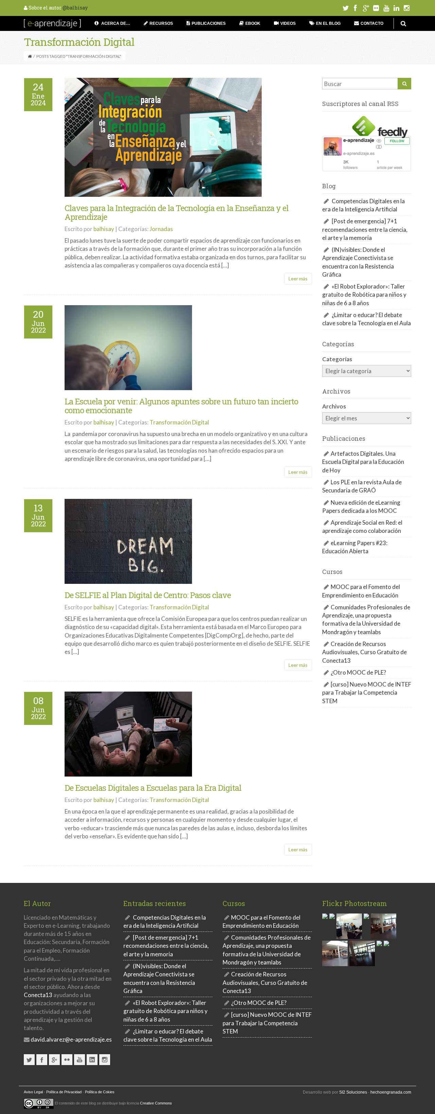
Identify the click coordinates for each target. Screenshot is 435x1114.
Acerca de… (115, 23)
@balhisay (75, 7)
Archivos (334, 406)
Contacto (372, 23)
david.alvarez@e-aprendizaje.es (71, 1039)
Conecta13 (38, 994)
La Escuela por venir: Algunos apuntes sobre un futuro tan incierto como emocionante (181, 406)
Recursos (161, 23)
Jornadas (161, 228)
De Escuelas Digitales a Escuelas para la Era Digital (153, 787)
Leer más (298, 278)
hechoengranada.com (390, 1092)
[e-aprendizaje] (52, 22)
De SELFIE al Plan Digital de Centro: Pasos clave (148, 595)
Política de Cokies (100, 1092)
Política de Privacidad (64, 1092)
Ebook (252, 23)
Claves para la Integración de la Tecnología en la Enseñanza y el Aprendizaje (177, 212)
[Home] (30, 56)
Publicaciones (209, 23)
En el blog (328, 23)
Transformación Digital (179, 422)
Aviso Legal (33, 1092)
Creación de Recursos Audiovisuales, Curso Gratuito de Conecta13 (364, 652)
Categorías (337, 359)
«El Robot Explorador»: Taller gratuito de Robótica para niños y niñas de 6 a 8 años (364, 295)
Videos (288, 23)
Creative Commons (156, 1103)
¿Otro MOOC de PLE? (358, 672)
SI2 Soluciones (353, 1092)
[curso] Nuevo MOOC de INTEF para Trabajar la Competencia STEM (366, 692)
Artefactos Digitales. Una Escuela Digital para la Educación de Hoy (363, 462)
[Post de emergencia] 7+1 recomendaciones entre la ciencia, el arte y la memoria (364, 229)
